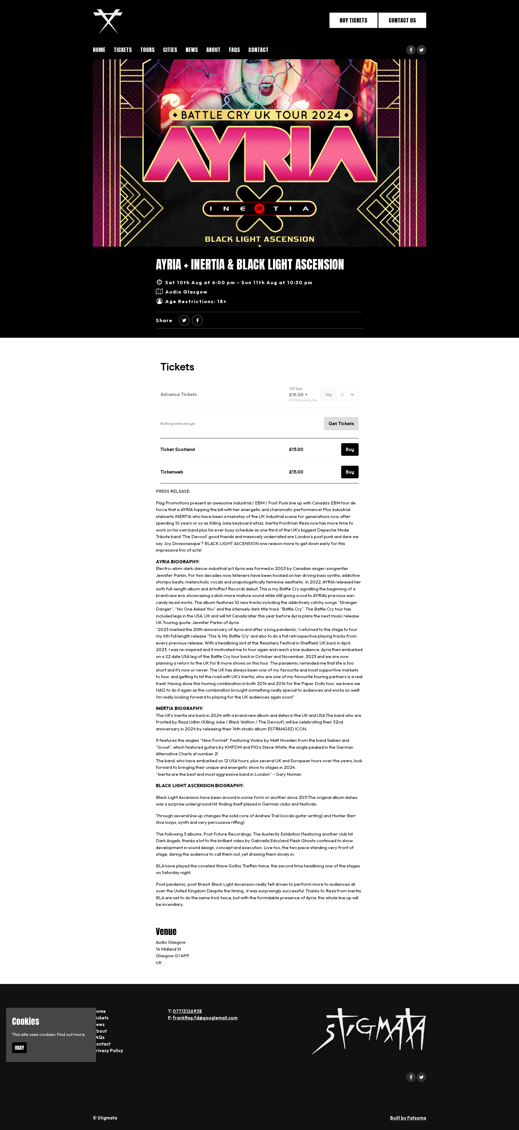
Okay (19, 1047)
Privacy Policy (108, 1050)
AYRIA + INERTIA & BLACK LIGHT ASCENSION (250, 264)
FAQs (234, 50)
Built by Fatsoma (408, 1118)
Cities (170, 50)
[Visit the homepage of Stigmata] (108, 20)
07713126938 (187, 1011)
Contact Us (402, 20)
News (192, 50)
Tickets (123, 50)
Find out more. (71, 1034)
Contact (258, 50)
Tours (147, 50)
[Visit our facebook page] (411, 50)
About (213, 50)
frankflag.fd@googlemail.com (205, 1018)
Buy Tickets (353, 20)
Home (99, 50)
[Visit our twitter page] (421, 50)
